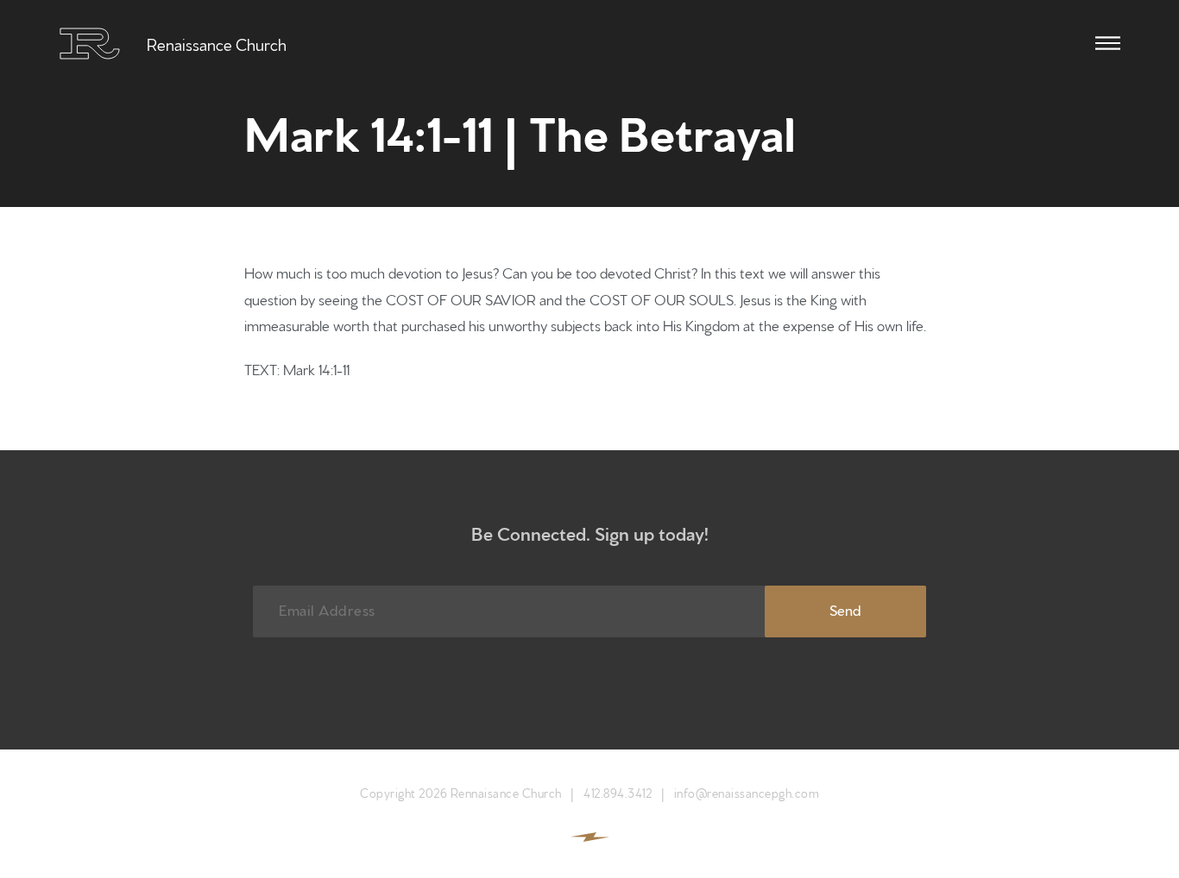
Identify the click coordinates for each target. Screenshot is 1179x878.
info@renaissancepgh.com (747, 792)
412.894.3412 (617, 792)
